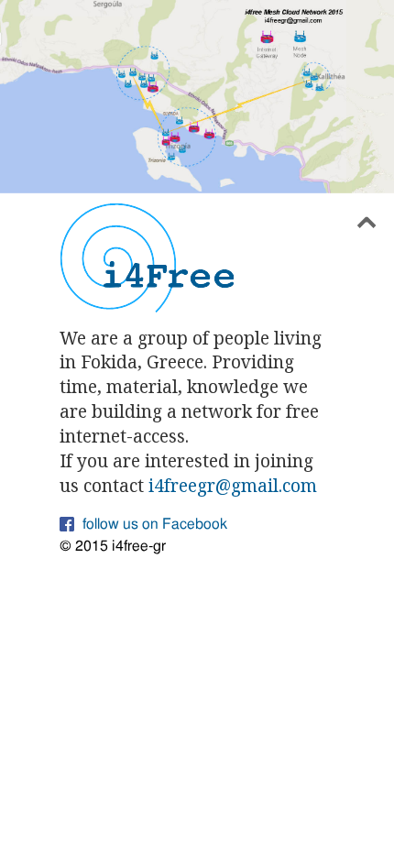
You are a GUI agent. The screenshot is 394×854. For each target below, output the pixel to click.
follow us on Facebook (154, 524)
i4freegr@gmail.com (232, 485)
